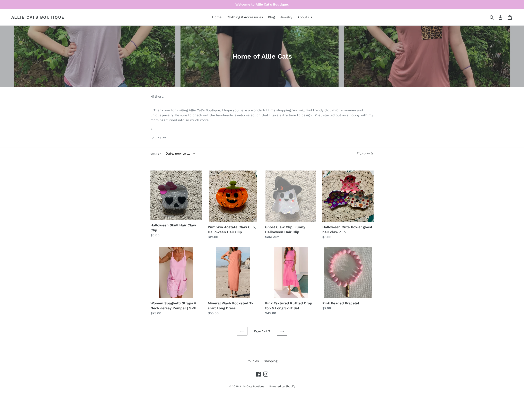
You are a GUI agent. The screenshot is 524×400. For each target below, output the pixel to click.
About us (304, 17)
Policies (253, 361)
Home (216, 17)
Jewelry (286, 17)
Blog (271, 17)
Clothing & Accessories (245, 17)
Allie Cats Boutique (37, 17)
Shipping (271, 361)
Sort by (155, 153)
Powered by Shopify (282, 386)
